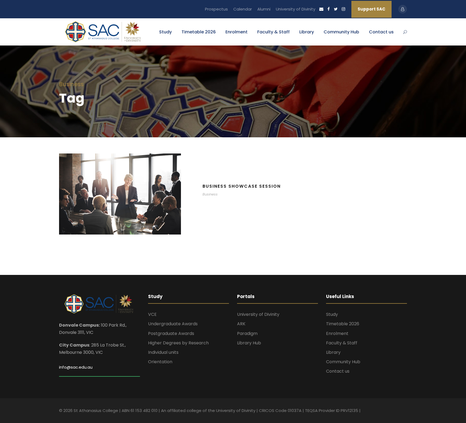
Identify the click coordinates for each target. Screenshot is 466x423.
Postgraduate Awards (171, 333)
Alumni (263, 9)
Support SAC (371, 9)
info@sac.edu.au (75, 367)
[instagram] (343, 9)
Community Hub (341, 32)
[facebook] (328, 9)
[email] (321, 9)
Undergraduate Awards (173, 324)
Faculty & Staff (273, 32)
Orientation (160, 362)
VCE (152, 314)
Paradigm (247, 333)
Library (306, 32)
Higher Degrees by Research (178, 343)
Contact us (381, 32)
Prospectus (216, 9)
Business (210, 194)
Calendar (242, 9)
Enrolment (236, 32)
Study (165, 32)
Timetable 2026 (198, 32)
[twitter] (336, 9)
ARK (241, 324)
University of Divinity (295, 9)
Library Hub (249, 343)
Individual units (163, 352)
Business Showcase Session (242, 186)
